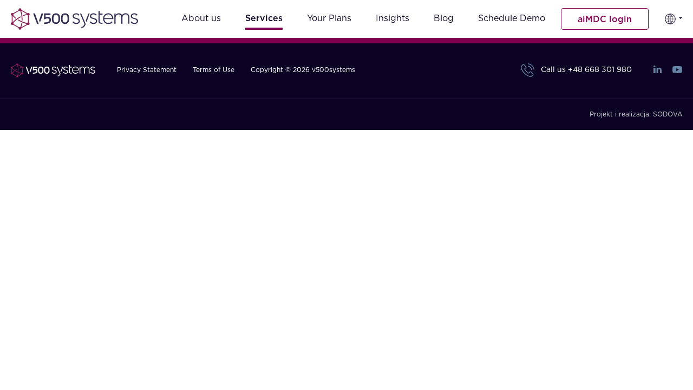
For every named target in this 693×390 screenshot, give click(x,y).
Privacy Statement (146, 70)
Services (264, 18)
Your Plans (329, 18)
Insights (392, 18)
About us (201, 18)
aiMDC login (605, 19)
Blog (444, 18)
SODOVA (667, 114)
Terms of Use (213, 70)
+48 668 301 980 (600, 70)
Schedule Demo (511, 18)
